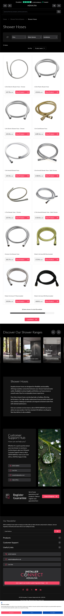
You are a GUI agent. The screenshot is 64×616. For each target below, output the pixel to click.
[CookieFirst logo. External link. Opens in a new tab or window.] (1, 602)
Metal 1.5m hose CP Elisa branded (14, 296)
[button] (59, 5)
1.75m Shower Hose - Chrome (13, 212)
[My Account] (10, 5)
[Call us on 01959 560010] (54, 5)
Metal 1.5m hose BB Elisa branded (43, 254)
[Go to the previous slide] (53, 332)
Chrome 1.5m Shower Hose (12, 254)
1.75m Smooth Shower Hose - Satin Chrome (45, 212)
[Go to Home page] (32, 5)
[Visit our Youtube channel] (36, 589)
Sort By (30, 48)
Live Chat (10, 564)
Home (5, 19)
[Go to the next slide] (59, 332)
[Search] (59, 11)
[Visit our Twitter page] (31, 589)
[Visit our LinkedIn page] (40, 589)
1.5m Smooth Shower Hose (12, 170)
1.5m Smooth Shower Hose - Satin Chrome (45, 170)
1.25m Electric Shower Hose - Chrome (15, 86)
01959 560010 (12, 554)
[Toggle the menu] (5, 5)
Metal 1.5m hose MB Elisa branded (43, 296)
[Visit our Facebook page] (23, 589)
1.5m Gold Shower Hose (40, 128)
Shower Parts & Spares (17, 19)
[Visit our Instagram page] (27, 589)
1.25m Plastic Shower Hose (41, 86)
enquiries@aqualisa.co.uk (14, 559)
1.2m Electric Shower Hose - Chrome (14, 128)
